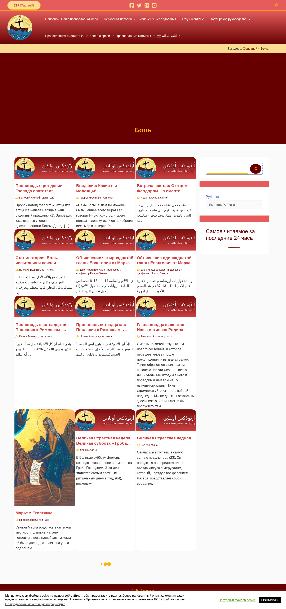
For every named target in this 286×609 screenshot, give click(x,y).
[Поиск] (255, 169)
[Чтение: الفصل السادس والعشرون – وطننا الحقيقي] (166, 304)
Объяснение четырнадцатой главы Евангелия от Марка (104, 260)
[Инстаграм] (146, 5)
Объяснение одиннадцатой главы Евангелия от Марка (164, 260)
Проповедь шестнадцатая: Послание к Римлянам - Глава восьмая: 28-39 (42, 327)
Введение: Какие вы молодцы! (96, 188)
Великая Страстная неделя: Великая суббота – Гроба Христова (103, 441)
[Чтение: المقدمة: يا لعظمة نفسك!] (105, 165)
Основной (250, 48)
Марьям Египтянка (34, 513)
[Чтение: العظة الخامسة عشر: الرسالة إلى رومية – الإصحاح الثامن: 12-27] (105, 304)
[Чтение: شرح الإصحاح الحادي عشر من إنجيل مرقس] (166, 237)
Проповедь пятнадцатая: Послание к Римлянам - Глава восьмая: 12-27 (101, 327)
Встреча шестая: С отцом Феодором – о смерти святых (162, 188)
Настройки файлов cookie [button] (237, 600)
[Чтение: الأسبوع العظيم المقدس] (166, 417)
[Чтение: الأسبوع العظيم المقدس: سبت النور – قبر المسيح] (105, 417)
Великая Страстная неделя (164, 438)
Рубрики (212, 197)
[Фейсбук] (131, 5)
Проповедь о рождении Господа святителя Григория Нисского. (39, 188)
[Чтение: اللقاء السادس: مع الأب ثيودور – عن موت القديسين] (166, 165)
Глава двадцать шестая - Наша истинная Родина (162, 327)
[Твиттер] (139, 5)
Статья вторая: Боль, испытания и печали (36, 260)
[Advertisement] (143, 94)
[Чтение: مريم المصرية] (44, 455)
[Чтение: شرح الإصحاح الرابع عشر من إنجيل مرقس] (105, 237)
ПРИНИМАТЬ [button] (269, 599)
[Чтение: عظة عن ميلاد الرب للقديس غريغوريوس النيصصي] (44, 165)
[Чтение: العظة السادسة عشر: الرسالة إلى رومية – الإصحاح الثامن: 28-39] (44, 304)
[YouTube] (154, 5)
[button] (24, 5)
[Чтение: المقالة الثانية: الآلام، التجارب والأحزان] (44, 237)
